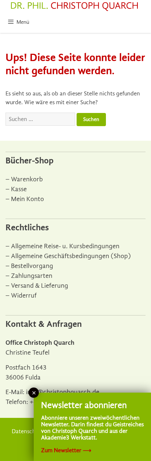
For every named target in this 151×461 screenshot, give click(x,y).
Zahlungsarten (31, 276)
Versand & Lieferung (39, 286)
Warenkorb (27, 179)
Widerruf (24, 295)
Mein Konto (27, 199)
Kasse (19, 189)
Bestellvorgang (32, 266)
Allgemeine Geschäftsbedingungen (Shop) (71, 256)
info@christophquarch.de (62, 392)
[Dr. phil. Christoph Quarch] (74, 6)
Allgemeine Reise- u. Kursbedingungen (65, 246)
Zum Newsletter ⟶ (66, 450)
